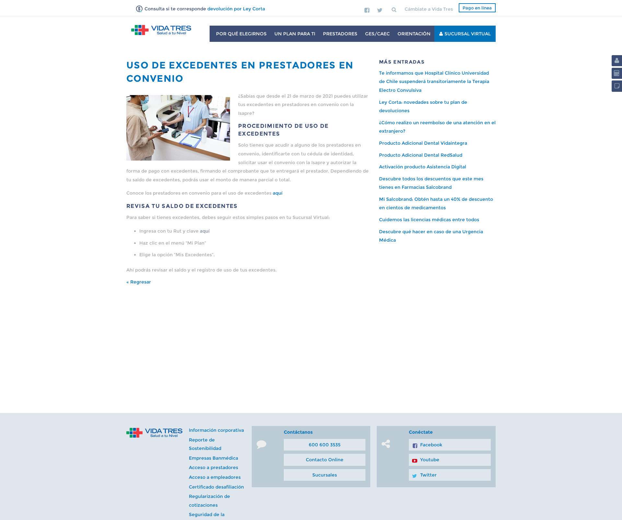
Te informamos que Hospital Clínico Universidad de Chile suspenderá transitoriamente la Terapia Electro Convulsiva (434, 81)
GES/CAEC (377, 34)
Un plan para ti (294, 34)
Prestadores (340, 34)
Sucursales (324, 475)
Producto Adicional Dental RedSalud (420, 155)
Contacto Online (324, 460)
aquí (277, 193)
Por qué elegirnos (241, 34)
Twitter (428, 475)
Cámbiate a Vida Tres (429, 9)
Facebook (431, 445)
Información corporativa (216, 430)
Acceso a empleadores (215, 477)
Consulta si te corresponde (204, 9)
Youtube (429, 460)
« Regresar (138, 282)
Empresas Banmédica (213, 458)
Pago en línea (477, 7)
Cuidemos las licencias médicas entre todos (429, 220)
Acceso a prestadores (213, 467)
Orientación (414, 34)
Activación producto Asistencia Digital (422, 167)
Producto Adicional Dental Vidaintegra (423, 143)
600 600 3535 (324, 445)
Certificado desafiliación (216, 487)
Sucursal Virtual (467, 34)
